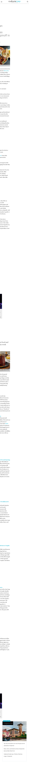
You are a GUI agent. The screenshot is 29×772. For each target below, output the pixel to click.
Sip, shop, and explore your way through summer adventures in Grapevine (14, 744)
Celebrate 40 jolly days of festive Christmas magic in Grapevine (13, 755)
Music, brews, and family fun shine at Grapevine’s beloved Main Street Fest (14, 750)
